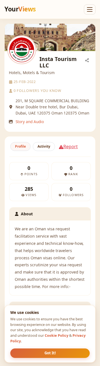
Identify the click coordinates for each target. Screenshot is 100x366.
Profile (20, 146)
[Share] (87, 60)
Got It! (50, 352)
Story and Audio (30, 121)
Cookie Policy (56, 335)
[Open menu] (90, 9)
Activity (44, 146)
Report (70, 146)
